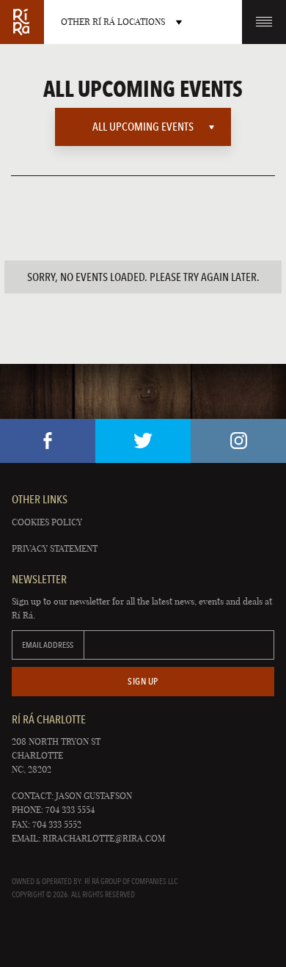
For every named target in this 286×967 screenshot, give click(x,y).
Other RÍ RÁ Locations (113, 21)
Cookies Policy (47, 522)
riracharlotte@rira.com (104, 838)
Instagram (238, 441)
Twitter (143, 441)
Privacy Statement (55, 548)
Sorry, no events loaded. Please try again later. (143, 277)
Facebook (47, 441)
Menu (264, 22)
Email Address (47, 645)
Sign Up (143, 681)
